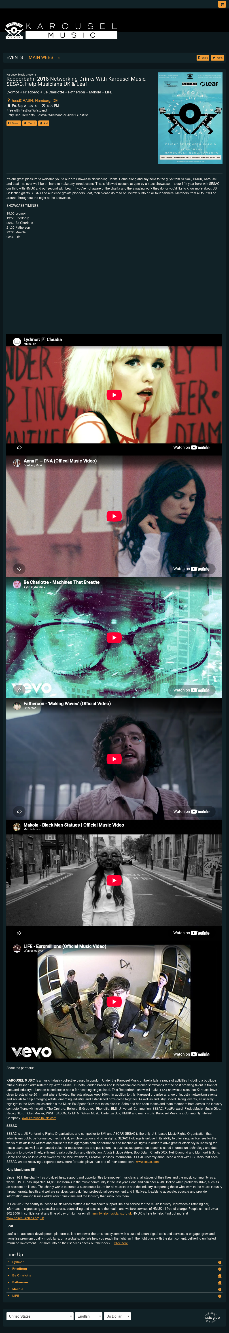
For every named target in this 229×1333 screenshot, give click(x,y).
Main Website (44, 57)
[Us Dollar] (117, 1316)
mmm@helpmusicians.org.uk (111, 1213)
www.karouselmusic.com (39, 1118)
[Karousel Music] (114, 30)
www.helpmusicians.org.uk (25, 1218)
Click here (121, 1243)
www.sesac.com (147, 1161)
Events (14, 57)
